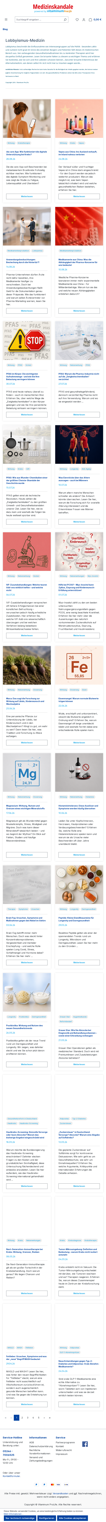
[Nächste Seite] (44, 1418)
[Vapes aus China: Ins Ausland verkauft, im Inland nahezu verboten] (79, 118)
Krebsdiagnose (74, 1240)
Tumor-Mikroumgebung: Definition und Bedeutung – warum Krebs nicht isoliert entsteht (78, 1252)
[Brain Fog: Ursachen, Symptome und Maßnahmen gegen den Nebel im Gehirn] (27, 884)
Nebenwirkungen (77, 576)
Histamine (90, 797)
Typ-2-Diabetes (79, 1119)
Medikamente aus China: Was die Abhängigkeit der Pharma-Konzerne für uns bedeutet (78, 262)
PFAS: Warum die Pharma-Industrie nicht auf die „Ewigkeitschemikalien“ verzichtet (79, 376)
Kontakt (60, 1446)
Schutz (28, 365)
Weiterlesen (27, 196)
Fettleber (29, 1348)
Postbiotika (24, 1017)
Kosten (36, 576)
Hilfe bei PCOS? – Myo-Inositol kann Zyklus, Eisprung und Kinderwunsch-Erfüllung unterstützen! (77, 587)
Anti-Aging (86, 469)
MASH (19, 1348)
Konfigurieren (46, 1518)
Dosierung (37, 690)
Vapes (81, 143)
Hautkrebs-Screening (29, 1123)
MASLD (11, 1348)
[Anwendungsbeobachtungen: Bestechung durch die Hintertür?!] (27, 226)
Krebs (72, 143)
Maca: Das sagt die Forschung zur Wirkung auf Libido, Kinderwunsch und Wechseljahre (25, 701)
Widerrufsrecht (64, 1450)
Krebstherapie (24, 143)
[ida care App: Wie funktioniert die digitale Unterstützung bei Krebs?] (27, 118)
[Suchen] (65, 20)
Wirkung (11, 143)
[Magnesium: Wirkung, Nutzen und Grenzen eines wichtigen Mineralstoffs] (27, 772)
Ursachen (35, 909)
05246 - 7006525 (8, 1453)
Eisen (84, 690)
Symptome (23, 909)
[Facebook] (85, 1438)
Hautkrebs (12, 1123)
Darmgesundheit (89, 909)
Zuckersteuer (65, 1123)
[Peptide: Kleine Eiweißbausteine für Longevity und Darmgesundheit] (79, 884)
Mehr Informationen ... (13, 1514)
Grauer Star (65, 1017)
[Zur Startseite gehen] (53, 8)
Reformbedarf (66, 1021)
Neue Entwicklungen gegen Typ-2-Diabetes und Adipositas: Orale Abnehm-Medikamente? (79, 1364)
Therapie (11, 909)
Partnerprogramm (65, 1442)
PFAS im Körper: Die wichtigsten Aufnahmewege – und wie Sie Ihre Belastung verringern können (22, 376)
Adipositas (64, 1119)
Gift (27, 469)
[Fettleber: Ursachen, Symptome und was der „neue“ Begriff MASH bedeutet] (27, 1323)
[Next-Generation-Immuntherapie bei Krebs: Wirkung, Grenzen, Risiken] (27, 1216)
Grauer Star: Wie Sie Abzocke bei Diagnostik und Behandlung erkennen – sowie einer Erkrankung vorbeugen (78, 1033)
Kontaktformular (11, 1476)
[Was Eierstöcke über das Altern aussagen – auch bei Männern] (79, 444)
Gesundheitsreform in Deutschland (22, 1119)
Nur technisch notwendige (20, 1518)
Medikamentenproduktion (18, 251)
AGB (31, 1442)
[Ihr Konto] (83, 19)
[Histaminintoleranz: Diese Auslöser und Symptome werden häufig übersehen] (79, 772)
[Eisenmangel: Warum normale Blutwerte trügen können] (79, 665)
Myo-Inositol (93, 576)
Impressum (61, 1454)
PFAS (20, 365)
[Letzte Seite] (49, 1418)
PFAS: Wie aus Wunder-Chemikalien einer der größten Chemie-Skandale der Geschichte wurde (26, 480)
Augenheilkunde (80, 1017)
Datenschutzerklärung (41, 1446)
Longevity (74, 469)
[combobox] (38, 20)
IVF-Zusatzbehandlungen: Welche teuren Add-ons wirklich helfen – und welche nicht (26, 587)
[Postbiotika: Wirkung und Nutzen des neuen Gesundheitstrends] (27, 992)
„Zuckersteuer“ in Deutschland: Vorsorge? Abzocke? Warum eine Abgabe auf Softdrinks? (79, 1135)
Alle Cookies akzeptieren (72, 1518)
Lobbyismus (37, 251)
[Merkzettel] (77, 19)
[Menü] (6, 19)
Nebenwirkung (76, 365)
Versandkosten (60, 1493)
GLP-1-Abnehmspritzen (69, 1352)
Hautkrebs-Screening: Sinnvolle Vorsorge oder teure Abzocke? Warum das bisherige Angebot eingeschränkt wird (26, 1135)
